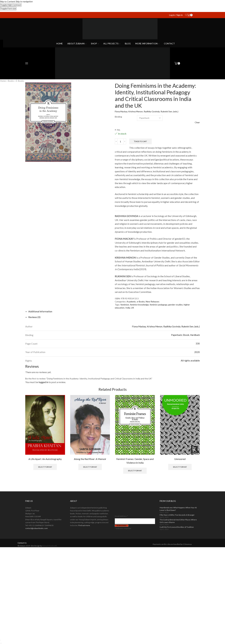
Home (59, 43)
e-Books (20, 80)
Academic (131, 301)
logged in (43, 382)
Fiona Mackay (121, 111)
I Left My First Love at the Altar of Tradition (177, 527)
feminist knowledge (139, 304)
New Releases (152, 301)
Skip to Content (7, 1)
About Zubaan (75, 43)
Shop (94, 43)
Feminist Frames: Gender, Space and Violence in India (135, 460)
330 (198, 343)
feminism (124, 304)
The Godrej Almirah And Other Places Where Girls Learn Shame (178, 521)
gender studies (175, 304)
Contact (169, 43)
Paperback (176, 335)
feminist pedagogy (158, 304)
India (127, 307)
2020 (197, 352)
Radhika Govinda (152, 111)
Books (11, 80)
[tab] (40, 311)
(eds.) (175, 111)
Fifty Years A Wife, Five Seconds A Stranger (177, 515)
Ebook (186, 335)
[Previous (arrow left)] (0, 643)
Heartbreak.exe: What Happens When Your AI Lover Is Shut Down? (178, 508)
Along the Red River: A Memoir (90, 458)
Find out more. (84, 525)
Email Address (121, 516)
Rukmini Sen (166, 111)
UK (132, 307)
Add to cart (141, 141)
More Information (146, 43)
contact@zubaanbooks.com (36, 528)
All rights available (190, 360)
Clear (197, 122)
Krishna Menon (135, 111)
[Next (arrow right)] (1, 643)
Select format (45, 467)
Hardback (195, 335)
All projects (110, 43)
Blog (128, 43)
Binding (118, 116)
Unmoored (180, 458)
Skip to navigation (24, 1)
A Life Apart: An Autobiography (45, 458)
